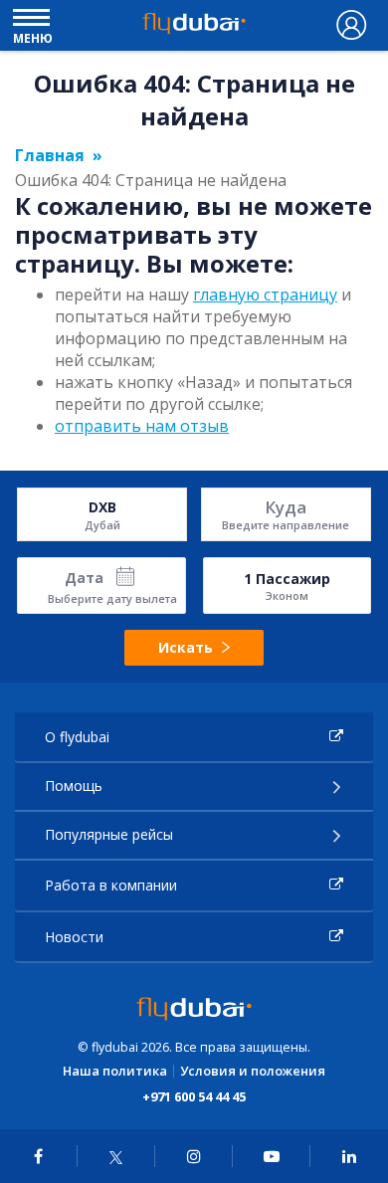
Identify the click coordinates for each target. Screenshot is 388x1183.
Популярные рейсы (109, 834)
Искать (185, 647)
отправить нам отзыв (142, 426)
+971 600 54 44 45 (194, 1096)
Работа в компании (111, 885)
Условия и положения (252, 1071)
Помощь (73, 785)
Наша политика (115, 1071)
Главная (50, 155)
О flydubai (77, 736)
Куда (285, 506)
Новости (74, 936)
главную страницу (265, 294)
